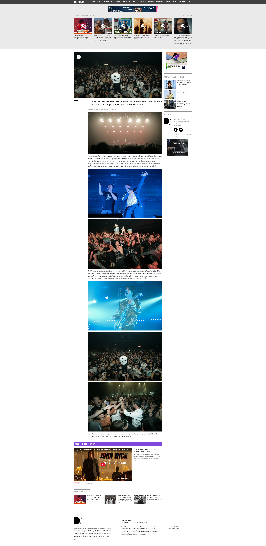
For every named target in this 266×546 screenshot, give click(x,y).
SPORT (174, 2)
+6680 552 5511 (180, 119)
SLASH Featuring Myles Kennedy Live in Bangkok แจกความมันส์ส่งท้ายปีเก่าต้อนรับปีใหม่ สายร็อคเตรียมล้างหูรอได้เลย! (125, 499)
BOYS (93, 2)
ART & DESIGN (126, 2)
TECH (134, 2)
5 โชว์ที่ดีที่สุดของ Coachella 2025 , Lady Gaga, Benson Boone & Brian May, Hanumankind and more (83, 37)
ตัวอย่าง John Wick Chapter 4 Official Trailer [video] (145, 450)
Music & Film (113, 109)
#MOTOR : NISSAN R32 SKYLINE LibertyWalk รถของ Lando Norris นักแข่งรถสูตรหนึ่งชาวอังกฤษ (184, 104)
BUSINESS (151, 2)
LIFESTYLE (106, 2)
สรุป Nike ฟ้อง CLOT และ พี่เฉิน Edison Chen (183, 92)
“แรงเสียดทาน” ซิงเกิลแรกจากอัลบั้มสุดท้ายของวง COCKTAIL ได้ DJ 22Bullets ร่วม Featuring (142, 37)
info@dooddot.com (183, 121)
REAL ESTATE (159, 2)
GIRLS (99, 2)
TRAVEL (118, 2)
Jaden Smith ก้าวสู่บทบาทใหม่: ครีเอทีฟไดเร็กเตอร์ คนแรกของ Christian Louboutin (184, 82)
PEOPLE (168, 2)
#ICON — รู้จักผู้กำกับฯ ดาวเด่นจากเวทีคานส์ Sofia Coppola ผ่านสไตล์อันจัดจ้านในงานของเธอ (154, 498)
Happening (107, 109)
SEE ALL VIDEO (187, 15)
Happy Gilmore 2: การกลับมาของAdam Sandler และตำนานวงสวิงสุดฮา (122, 37)
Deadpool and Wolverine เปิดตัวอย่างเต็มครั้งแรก (161, 36)
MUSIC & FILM (142, 2)
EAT (112, 2)
